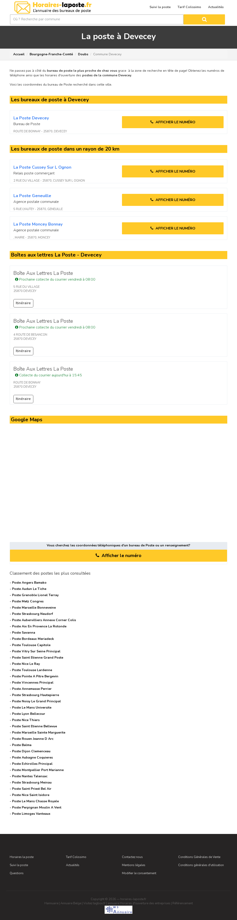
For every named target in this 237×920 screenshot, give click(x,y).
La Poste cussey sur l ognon (42, 167)
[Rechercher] (204, 19)
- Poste (28, 582)
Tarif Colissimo (76, 857)
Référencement (182, 903)
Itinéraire (23, 303)
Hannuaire (51, 903)
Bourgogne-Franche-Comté (51, 54)
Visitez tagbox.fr (94, 903)
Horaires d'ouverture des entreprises (145, 903)
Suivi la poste (19, 865)
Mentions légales (133, 865)
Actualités (72, 865)
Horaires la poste (22, 857)
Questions (17, 873)
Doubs (83, 54)
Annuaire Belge (70, 903)
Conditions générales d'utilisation (201, 865)
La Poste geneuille (32, 195)
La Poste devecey (31, 118)
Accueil (19, 54)
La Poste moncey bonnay (37, 224)
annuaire (113, 903)
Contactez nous (132, 857)
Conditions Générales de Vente (199, 857)
